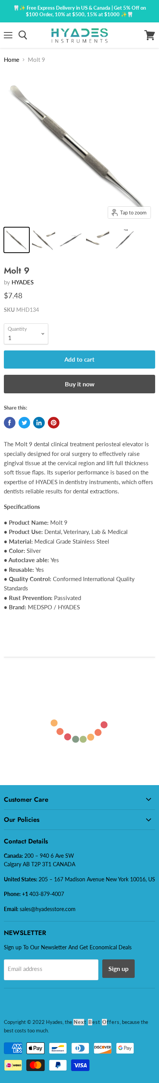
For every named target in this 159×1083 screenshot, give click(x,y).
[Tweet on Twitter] (24, 422)
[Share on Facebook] (9, 422)
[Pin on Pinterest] (53, 422)
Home (11, 59)
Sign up (118, 968)
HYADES (23, 282)
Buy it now (80, 384)
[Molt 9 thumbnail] (70, 240)
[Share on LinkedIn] (39, 422)
